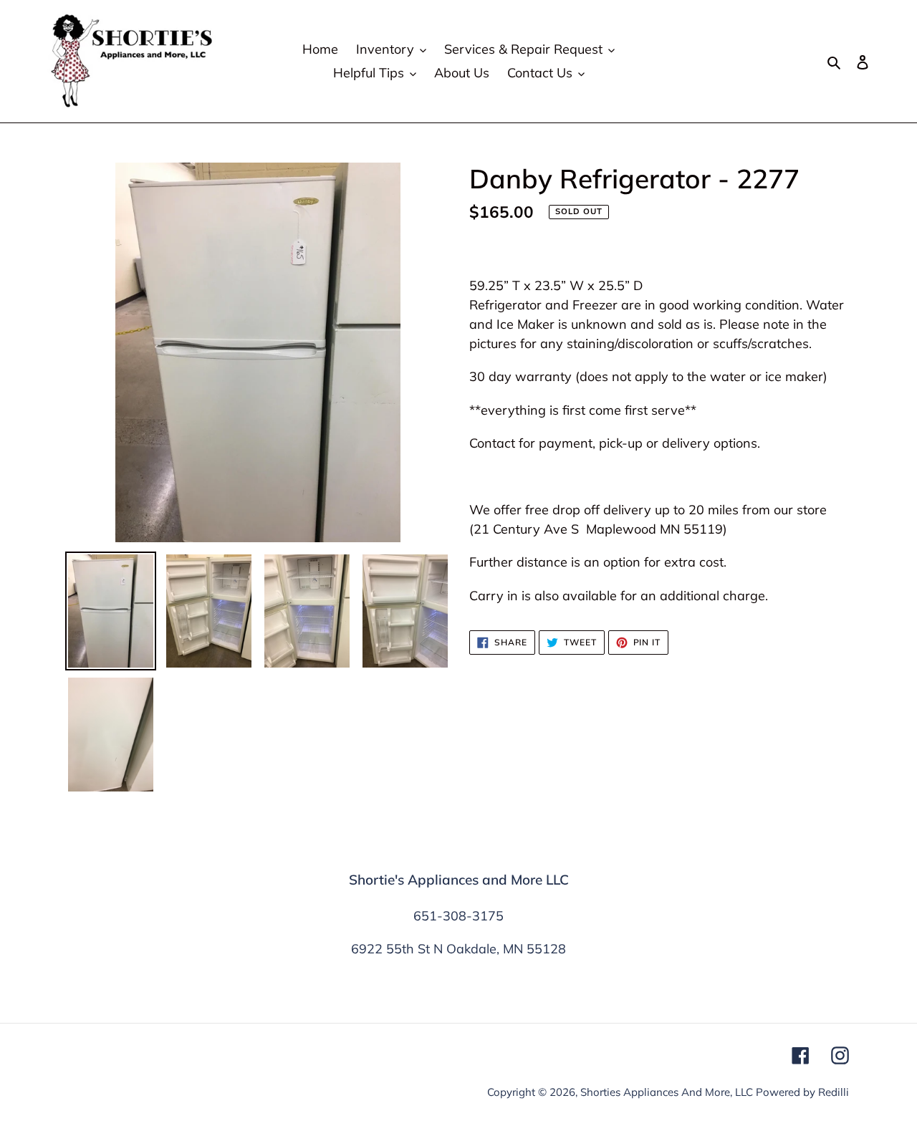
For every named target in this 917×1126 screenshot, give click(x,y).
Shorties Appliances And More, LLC (666, 1092)
